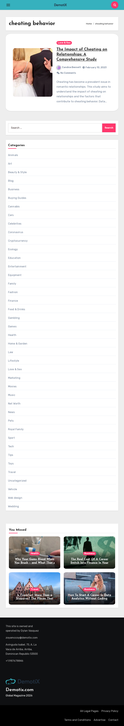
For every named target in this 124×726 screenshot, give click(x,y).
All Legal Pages (89, 711)
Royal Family (16, 429)
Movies (12, 386)
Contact (113, 719)
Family (12, 283)
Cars (11, 215)
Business (13, 189)
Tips (10, 455)
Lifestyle (13, 360)
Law (10, 352)
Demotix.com (20, 689)
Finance (13, 300)
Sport (11, 437)
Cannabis (14, 206)
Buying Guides (17, 197)
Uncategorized (17, 480)
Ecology (13, 249)
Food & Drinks (16, 309)
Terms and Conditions (77, 719)
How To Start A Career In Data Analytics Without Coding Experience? (89, 599)
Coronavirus (15, 232)
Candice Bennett (71, 67)
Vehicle (12, 489)
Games (12, 326)
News (11, 412)
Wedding (13, 506)
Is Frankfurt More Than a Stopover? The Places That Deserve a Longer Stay (34, 599)
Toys (11, 463)
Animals (13, 155)
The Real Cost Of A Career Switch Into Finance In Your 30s (89, 563)
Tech (11, 446)
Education (14, 257)
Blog (11, 180)
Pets (11, 420)
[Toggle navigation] (8, 5)
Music (11, 395)
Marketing (14, 377)
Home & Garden (17, 343)
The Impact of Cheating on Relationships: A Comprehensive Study (82, 54)
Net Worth (14, 403)
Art (10, 163)
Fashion (13, 292)
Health (12, 335)
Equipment (15, 275)
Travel (12, 472)
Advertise (99, 719)
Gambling (14, 317)
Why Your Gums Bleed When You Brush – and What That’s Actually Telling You (34, 563)
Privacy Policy (109, 711)
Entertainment (17, 266)
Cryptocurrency (18, 240)
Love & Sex (64, 42)
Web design (15, 497)
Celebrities (14, 223)
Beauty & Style (17, 172)
